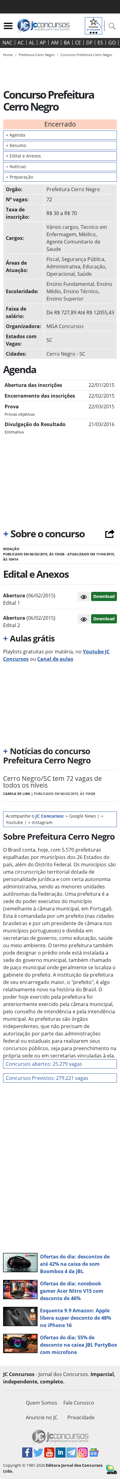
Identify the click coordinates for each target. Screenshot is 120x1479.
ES (100, 42)
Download (104, 596)
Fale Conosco (78, 1402)
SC (49, 340)
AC (21, 42)
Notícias (16, 166)
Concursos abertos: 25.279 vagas (44, 1064)
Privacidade (80, 1417)
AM (54, 42)
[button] (84, 596)
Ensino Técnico (80, 291)
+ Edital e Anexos (23, 156)
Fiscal (52, 259)
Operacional (60, 273)
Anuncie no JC (42, 1417)
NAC (7, 42)
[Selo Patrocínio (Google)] (93, 25)
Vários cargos (62, 227)
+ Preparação (19, 177)
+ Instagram (40, 822)
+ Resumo (16, 145)
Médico (87, 234)
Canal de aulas (55, 659)
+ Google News (81, 816)
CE (78, 42)
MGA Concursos (65, 326)
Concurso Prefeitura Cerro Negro (86, 54)
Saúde (84, 273)
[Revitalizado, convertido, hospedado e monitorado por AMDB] (111, 1469)
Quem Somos (41, 1402)
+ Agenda (15, 135)
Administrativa (63, 266)
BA (67, 42)
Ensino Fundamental (70, 284)
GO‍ (112, 42)
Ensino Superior (65, 298)
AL (31, 42)
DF (89, 42)
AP (43, 42)
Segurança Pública (83, 259)
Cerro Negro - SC (65, 353)
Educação (94, 266)
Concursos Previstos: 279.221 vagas (47, 1078)
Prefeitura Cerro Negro (73, 189)
